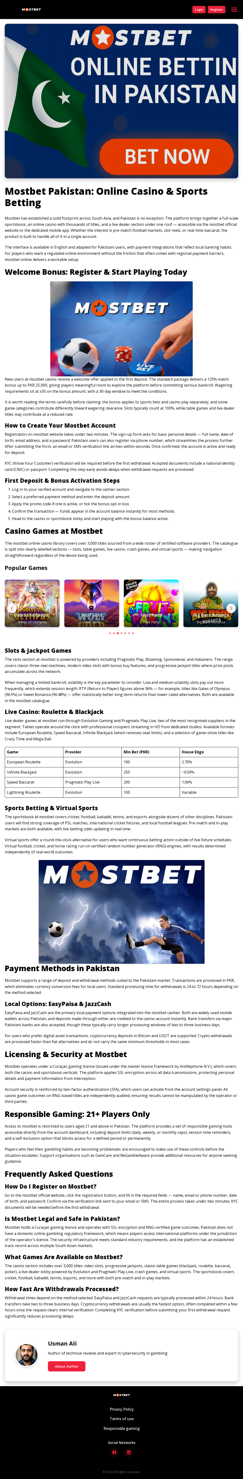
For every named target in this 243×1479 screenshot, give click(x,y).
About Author (66, 1366)
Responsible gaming (121, 1428)
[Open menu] (234, 9)
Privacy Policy (122, 1409)
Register (216, 9)
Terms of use (122, 1418)
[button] (231, 608)
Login (199, 9)
